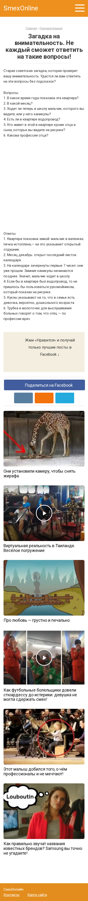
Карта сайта (37, 895)
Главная (31, 28)
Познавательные (51, 28)
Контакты (11, 895)
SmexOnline (21, 8)
